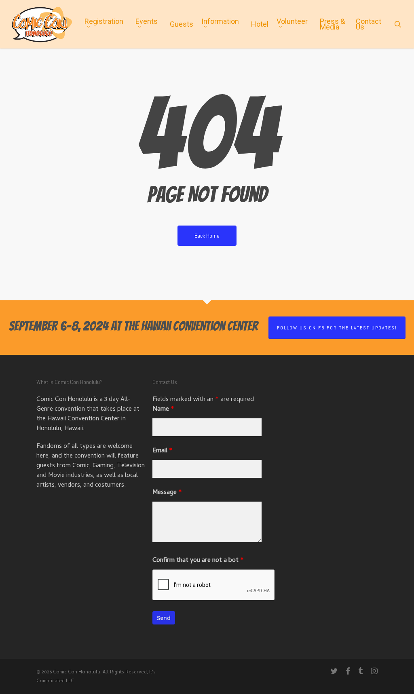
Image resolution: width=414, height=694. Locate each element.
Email (162, 451)
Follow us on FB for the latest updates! (337, 328)
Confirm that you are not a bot (198, 560)
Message (167, 492)
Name (163, 409)
